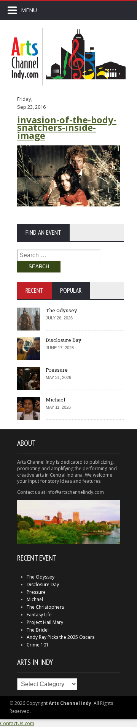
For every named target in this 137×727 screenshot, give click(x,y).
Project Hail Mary (45, 622)
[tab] (34, 290)
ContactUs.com (17, 723)
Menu (29, 10)
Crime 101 (38, 645)
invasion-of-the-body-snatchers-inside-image (66, 127)
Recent (34, 290)
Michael (55, 399)
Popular (70, 290)
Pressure (57, 369)
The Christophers (45, 607)
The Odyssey (61, 310)
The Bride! (38, 630)
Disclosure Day (63, 340)
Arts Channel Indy (68, 56)
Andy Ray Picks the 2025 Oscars (60, 637)
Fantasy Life (39, 614)
